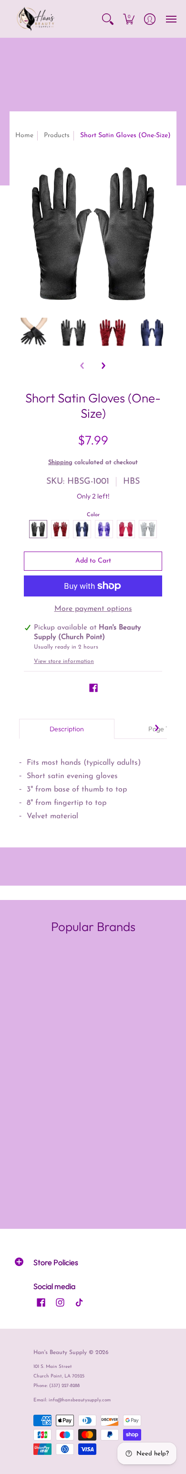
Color (93, 515)
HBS (131, 481)
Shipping (60, 462)
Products (57, 135)
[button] (107, 18)
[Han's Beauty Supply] (36, 18)
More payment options (93, 609)
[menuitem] (107, 18)
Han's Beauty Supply (60, 1352)
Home (24, 135)
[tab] (66, 729)
